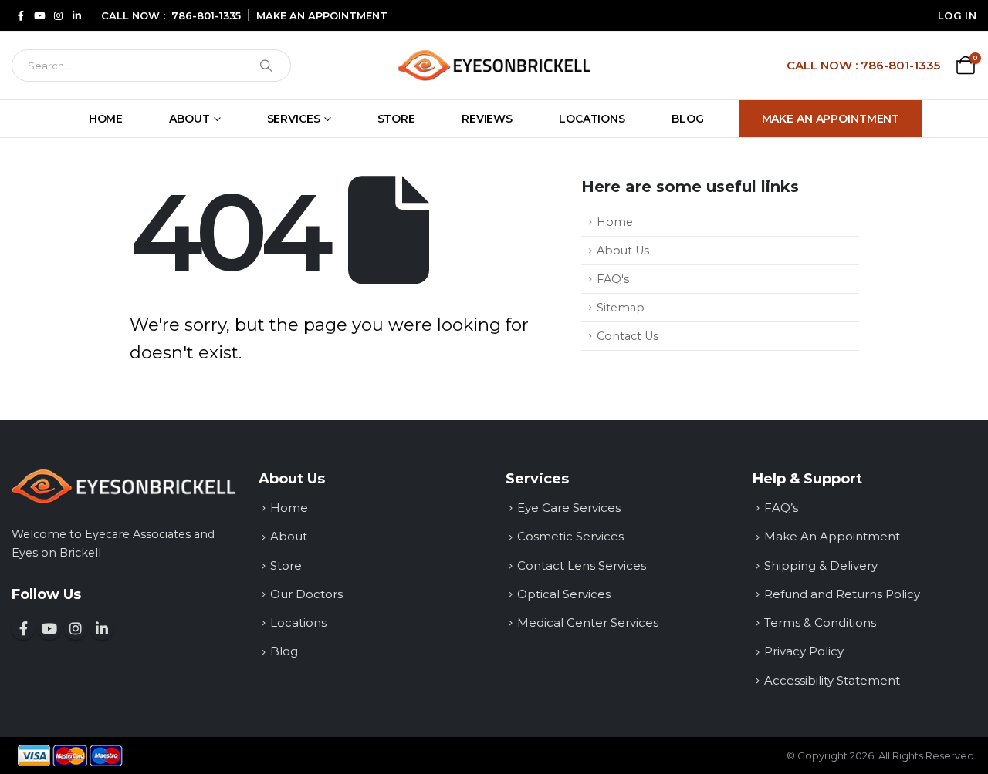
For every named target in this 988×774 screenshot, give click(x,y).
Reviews (487, 119)
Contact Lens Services (581, 565)
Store (396, 119)
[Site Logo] (494, 65)
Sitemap (621, 308)
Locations (592, 119)
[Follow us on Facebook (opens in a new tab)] (20, 15)
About (189, 119)
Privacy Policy (804, 651)
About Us (623, 250)
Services (293, 119)
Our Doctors (306, 594)
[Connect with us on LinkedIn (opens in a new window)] (101, 628)
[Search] (266, 65)
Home (106, 119)
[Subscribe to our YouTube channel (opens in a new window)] (49, 628)
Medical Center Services (587, 622)
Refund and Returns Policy (842, 594)
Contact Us (627, 336)
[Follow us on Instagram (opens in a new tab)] (57, 15)
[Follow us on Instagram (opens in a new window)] (75, 628)
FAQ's (613, 279)
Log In (957, 15)
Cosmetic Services (570, 536)
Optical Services (564, 594)
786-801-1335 (206, 15)
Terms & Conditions (820, 622)
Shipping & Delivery (821, 565)
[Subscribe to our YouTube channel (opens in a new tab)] (39, 15)
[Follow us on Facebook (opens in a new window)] (23, 628)
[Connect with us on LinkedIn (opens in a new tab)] (76, 15)
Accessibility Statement (832, 680)
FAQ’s (781, 507)
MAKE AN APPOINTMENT (321, 15)
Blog (688, 119)
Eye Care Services (569, 507)
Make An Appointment (831, 119)
